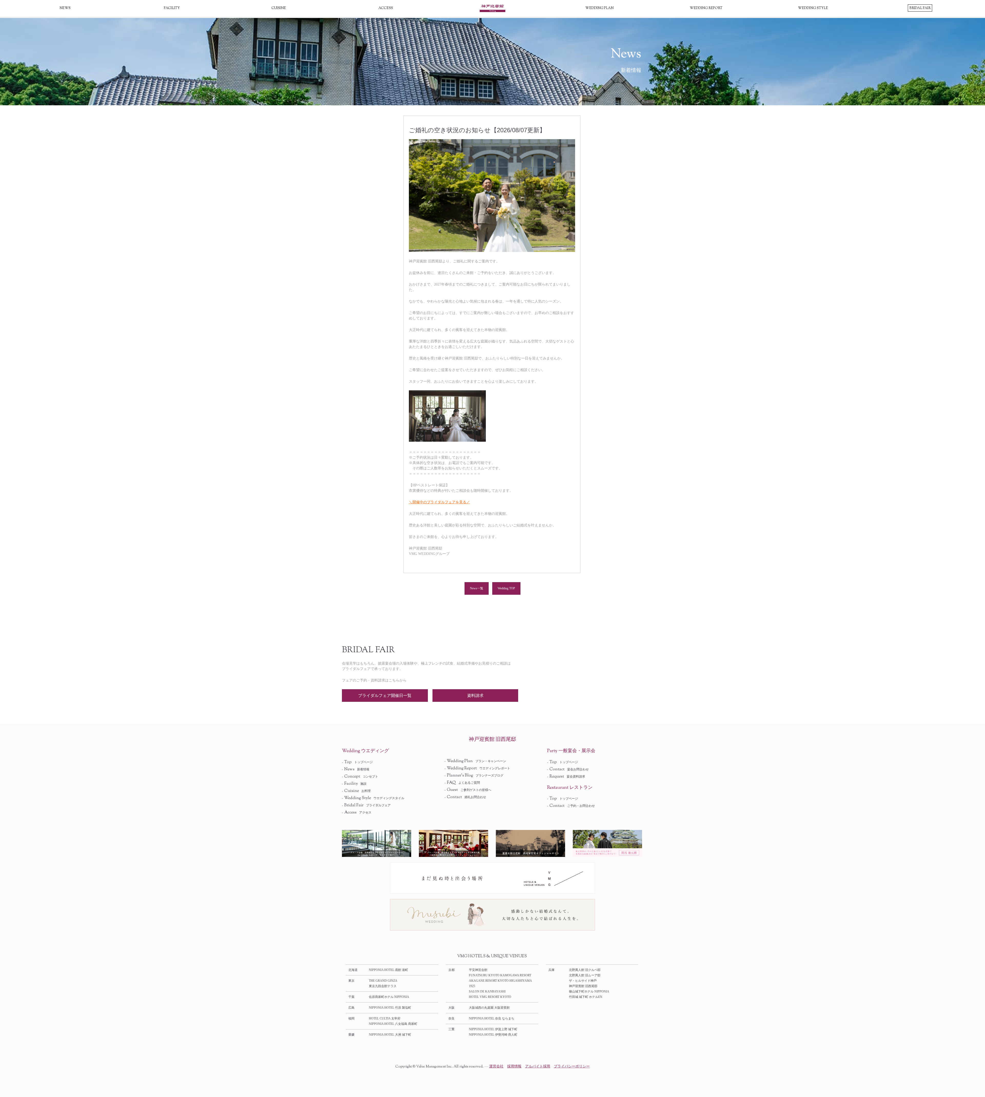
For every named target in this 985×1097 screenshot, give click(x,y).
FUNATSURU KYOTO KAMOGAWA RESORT (500, 975)
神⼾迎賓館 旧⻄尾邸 (583, 986)
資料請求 (475, 695)
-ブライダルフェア (366, 805)
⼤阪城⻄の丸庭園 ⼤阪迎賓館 (489, 1007)
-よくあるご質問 (462, 782)
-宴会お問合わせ (568, 769)
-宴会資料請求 (566, 776)
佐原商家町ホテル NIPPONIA (389, 997)
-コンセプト (360, 776)
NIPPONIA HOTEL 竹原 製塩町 (390, 1007)
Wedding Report (706, 8)
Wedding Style (813, 8)
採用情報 (514, 1066)
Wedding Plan (599, 8)
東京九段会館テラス (383, 986)
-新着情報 (355, 769)
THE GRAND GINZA (383, 980)
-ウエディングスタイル (373, 798)
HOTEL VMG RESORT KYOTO (490, 997)
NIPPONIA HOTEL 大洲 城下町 (390, 1034)
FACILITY (172, 8)
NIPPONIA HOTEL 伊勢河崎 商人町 (493, 1034)
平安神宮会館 (478, 970)
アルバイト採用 (537, 1066)
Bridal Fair (920, 8)
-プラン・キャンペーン (475, 761)
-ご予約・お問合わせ (571, 806)
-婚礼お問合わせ (465, 797)
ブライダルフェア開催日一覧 (384, 695)
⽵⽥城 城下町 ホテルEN (585, 997)
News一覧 (476, 588)
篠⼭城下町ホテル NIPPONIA (589, 991)
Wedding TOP (506, 588)
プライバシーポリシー (572, 1066)
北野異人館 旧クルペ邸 (584, 970)
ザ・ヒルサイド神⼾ (583, 980)
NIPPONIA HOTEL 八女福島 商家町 (393, 1024)
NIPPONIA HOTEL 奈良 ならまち (491, 1018)
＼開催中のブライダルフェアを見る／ (439, 502)
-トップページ (357, 762)
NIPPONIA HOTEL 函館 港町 (388, 970)
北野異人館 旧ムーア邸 (584, 975)
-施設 (354, 784)
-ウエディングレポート (477, 768)
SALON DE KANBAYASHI (487, 991)
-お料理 (356, 791)
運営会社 (496, 1066)
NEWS (65, 8)
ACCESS (385, 8)
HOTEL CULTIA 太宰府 (384, 1018)
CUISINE (278, 8)
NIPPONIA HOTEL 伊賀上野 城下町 (493, 1029)
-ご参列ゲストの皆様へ (468, 790)
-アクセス (356, 812)
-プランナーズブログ (474, 775)
